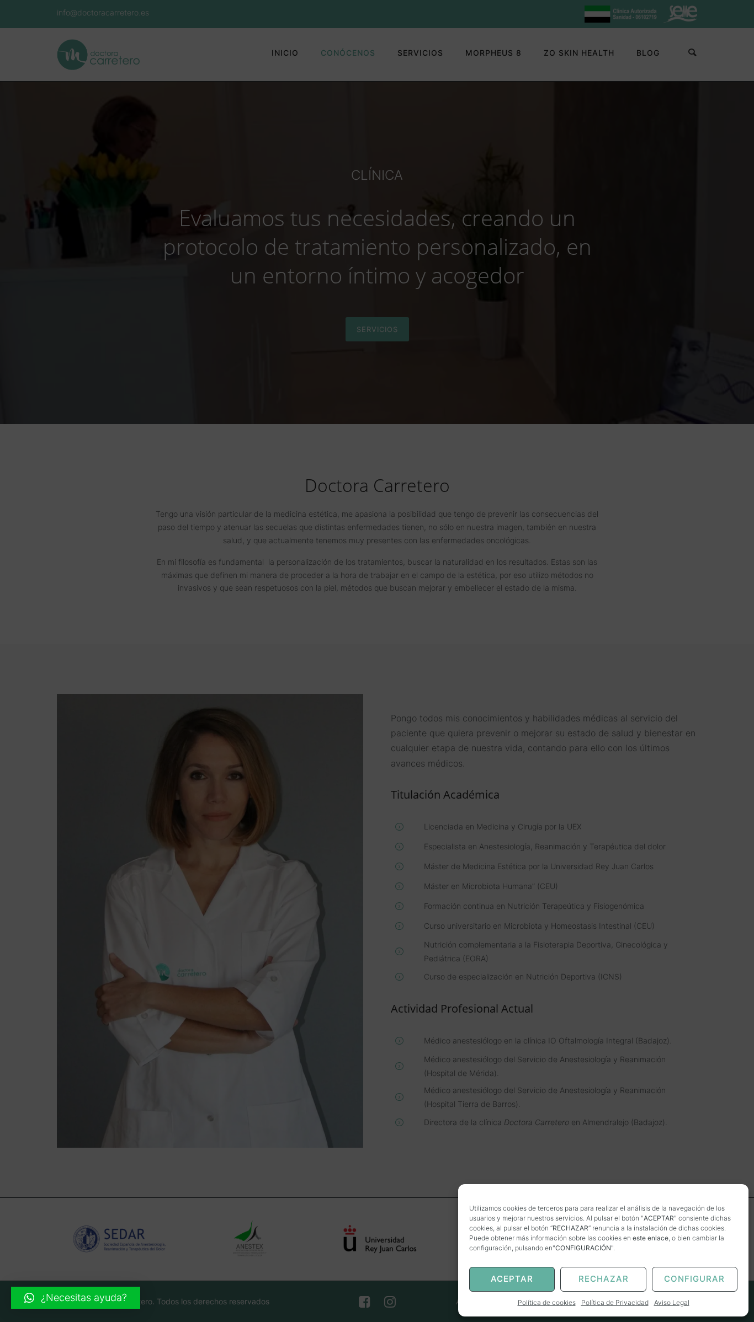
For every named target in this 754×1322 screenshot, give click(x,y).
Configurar (694, 1278)
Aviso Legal (671, 1302)
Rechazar (603, 1278)
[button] (75, 1298)
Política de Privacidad (615, 1302)
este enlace (650, 1238)
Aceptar (512, 1278)
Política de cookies (547, 1302)
